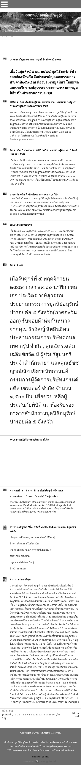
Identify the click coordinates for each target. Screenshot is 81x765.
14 (47, 714)
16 (53, 714)
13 (43, 714)
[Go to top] (75, 714)
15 (50, 714)
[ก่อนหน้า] (7, 714)
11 (37, 714)
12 (40, 714)
